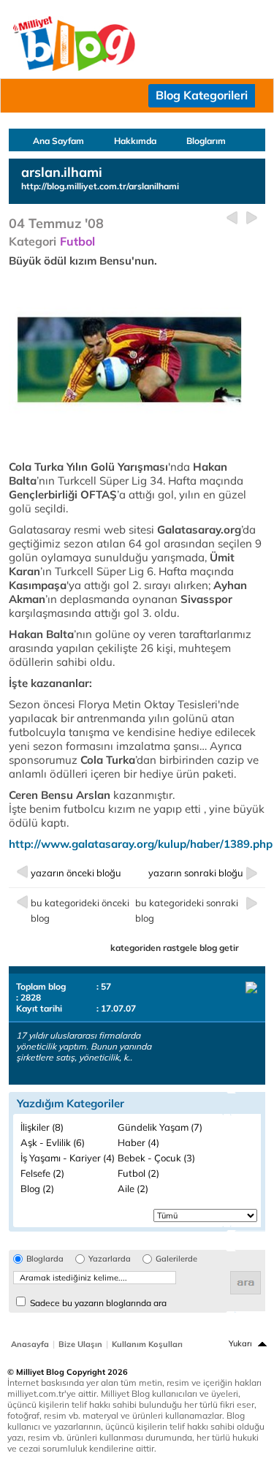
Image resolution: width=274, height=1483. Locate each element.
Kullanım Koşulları (147, 1344)
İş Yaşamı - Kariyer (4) (67, 1158)
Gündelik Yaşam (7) (160, 1127)
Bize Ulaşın (80, 1344)
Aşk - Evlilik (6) (52, 1142)
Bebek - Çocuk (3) (156, 1158)
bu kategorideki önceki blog (80, 910)
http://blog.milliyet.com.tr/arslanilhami (100, 186)
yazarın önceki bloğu (76, 873)
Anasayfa (30, 1344)
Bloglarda (45, 1259)
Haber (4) (138, 1142)
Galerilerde (176, 1259)
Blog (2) (37, 1188)
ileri (252, 218)
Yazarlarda (109, 1259)
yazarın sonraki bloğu (195, 873)
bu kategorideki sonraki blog (186, 910)
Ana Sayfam (58, 140)
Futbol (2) (138, 1173)
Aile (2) (133, 1188)
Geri (232, 218)
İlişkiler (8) (42, 1127)
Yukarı (240, 1343)
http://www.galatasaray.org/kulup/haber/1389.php (141, 844)
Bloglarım (206, 140)
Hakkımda (135, 140)
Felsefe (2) (42, 1173)
